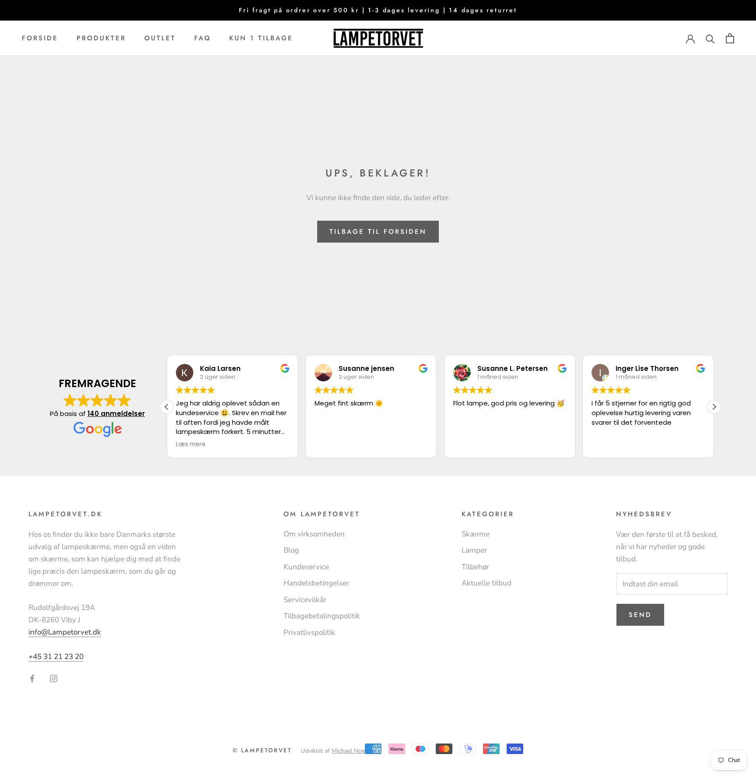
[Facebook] (32, 678)
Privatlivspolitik (309, 632)
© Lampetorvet (262, 750)
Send (640, 615)
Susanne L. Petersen (512, 368)
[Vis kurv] (730, 38)
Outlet (160, 38)
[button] (714, 406)
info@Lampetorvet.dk (64, 632)
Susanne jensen (366, 368)
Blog (291, 550)
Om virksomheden (314, 534)
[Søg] (710, 38)
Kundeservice (306, 567)
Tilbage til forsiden (378, 231)
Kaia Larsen (220, 368)
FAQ (202, 38)
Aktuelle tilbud (486, 583)
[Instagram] (53, 678)
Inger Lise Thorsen (647, 368)
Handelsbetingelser (316, 583)
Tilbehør (475, 567)
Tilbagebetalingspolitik (322, 616)
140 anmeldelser (116, 413)
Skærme (476, 534)
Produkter (101, 38)
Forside (40, 38)
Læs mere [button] (191, 444)
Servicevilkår (305, 600)
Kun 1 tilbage (261, 38)
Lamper (474, 550)
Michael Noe (348, 751)
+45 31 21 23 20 (56, 657)
